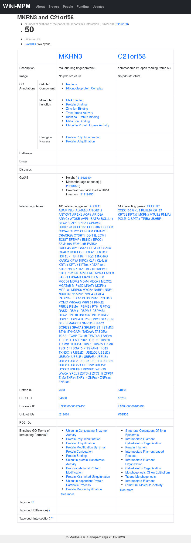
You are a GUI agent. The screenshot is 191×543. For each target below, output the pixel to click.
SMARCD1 (73, 323)
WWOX (63, 373)
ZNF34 (71, 377)
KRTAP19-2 (97, 264)
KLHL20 (146, 210)
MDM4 (84, 281)
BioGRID (30, 44)
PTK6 (106, 306)
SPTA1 (135, 218)
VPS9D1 (89, 369)
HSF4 (75, 256)
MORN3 (100, 285)
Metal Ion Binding (78, 121)
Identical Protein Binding (82, 117)
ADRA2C (81, 210)
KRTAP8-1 (96, 273)
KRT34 (63, 264)
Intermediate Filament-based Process (144, 453)
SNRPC (98, 323)
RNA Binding (74, 100)
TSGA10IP (78, 348)
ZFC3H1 (97, 373)
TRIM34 (75, 344)
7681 (62, 390)
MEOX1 (95, 281)
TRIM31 (64, 344)
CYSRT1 (79, 235)
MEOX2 (106, 281)
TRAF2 (93, 340)
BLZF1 (72, 222)
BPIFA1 (83, 222)
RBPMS (86, 310)
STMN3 (108, 327)
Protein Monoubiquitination (84, 489)
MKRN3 (70, 55)
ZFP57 (108, 373)
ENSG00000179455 (72, 406)
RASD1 (64, 310)
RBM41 (75, 310)
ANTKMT (65, 214)
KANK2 (64, 260)
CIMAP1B (101, 231)
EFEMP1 (75, 239)
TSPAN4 (92, 348)
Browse (53, 6)
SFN (110, 319)
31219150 (86, 194)
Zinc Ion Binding (77, 108)
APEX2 (77, 214)
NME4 (89, 294)
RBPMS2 (98, 310)
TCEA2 (63, 335)
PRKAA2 (75, 302)
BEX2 (63, 222)
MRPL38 (64, 289)
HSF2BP (65, 256)
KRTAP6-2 (66, 273)
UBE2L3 (96, 361)
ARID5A (97, 214)
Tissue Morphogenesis (140, 476)
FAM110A (65, 243)
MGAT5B (65, 285)
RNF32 (95, 315)
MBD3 (100, 277)
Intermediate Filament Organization (140, 461)
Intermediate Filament (140, 480)
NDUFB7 (65, 294)
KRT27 (157, 210)
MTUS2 (155, 214)
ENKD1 (87, 239)
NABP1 (99, 289)
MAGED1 (88, 277)
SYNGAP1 (74, 331)
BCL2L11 (107, 218)
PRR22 (99, 302)
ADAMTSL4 (67, 210)
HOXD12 (101, 252)
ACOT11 (95, 206)
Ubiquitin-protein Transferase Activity (85, 461)
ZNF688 (105, 377)
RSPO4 (75, 319)
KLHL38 (102, 260)
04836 (63, 398)
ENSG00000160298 (131, 406)
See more (67, 494)
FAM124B (79, 243)
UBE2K (84, 361)
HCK (73, 252)
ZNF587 (93, 377)
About (40, 6)
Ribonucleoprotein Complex (84, 88)
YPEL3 (74, 373)
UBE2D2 (91, 352)
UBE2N (107, 361)
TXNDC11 (65, 352)
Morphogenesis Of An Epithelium (147, 472)
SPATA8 (77, 327)
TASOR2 (101, 331)
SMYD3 (87, 323)
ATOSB (75, 218)
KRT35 (122, 214)
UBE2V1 (75, 365)
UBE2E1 (77, 356)
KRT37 (132, 214)
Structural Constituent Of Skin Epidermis (145, 432)
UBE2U (64, 365)
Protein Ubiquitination (80, 141)
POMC (63, 302)
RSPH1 (64, 319)
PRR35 (63, 306)
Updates (98, 6)
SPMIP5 (90, 327)
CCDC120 (65, 227)
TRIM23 (104, 340)
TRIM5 (86, 344)
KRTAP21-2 (100, 269)
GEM (92, 248)
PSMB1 (86, 306)
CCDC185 (79, 227)
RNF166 (84, 315)
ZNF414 (82, 377)
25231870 (72, 186)
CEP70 (74, 231)
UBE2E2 (90, 356)
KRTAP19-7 (83, 269)
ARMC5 (64, 218)
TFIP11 (64, 340)
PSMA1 (74, 306)
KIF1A (74, 260)
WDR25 (101, 369)
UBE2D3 (104, 352)
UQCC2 (64, 369)
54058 (122, 390)
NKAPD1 (78, 294)
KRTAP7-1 (81, 273)
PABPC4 (65, 298)
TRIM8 (108, 344)
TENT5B (94, 335)
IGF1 (83, 256)
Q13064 (64, 414)
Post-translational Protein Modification (83, 470)
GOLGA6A (104, 248)
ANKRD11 (95, 210)
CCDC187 (93, 227)
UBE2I (74, 361)
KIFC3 (83, 260)
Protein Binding (76, 104)
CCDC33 (107, 227)
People (68, 6)
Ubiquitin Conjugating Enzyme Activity (86, 432)
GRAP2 (64, 252)
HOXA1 (90, 252)
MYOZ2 (88, 289)
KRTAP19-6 (67, 269)
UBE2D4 (64, 356)
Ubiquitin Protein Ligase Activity (87, 125)
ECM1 (102, 235)
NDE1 (109, 289)
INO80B (102, 256)
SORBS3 (65, 327)
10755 (122, 398)
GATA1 (83, 248)
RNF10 (73, 315)
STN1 (62, 331)
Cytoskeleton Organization (143, 468)
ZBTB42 (85, 373)
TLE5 (73, 340)
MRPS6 (76, 289)
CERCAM (86, 231)
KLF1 (92, 260)
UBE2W (100, 365)
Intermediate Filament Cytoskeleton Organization (143, 441)
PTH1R (97, 306)
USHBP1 (76, 369)
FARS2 (92, 243)
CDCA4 (64, 231)
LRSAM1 (75, 277)
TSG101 (64, 348)
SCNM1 (94, 319)
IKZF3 (92, 256)
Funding (83, 6)
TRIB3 (145, 218)
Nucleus (71, 84)
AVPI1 (85, 218)
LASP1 (63, 277)
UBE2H (64, 361)
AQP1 (87, 214)
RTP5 (85, 319)
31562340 (84, 177)
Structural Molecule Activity (144, 485)
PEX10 (76, 298)
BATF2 (95, 218)
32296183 (121, 24)
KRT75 (73, 264)
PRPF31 (87, 302)
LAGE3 (109, 273)
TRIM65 (97, 344)
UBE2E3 (102, 356)
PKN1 (95, 298)
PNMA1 (166, 214)
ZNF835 (64, 381)
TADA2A (88, 331)
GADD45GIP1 (68, 248)
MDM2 (74, 281)
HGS (80, 252)
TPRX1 (83, 340)
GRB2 (136, 210)
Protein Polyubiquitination (83, 137)
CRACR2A (66, 235)
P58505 (123, 414)
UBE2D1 (79, 352)
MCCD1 (64, 281)
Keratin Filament (136, 447)
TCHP (73, 335)
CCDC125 (153, 206)
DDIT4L (91, 235)
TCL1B (82, 335)
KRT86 (84, 264)
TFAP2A (106, 335)
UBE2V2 (88, 365)
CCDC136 (124, 210)
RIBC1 (63, 315)
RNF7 (105, 315)
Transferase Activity (79, 112)
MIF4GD (77, 285)
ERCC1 (98, 239)
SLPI (62, 323)
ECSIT (63, 239)
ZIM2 (62, 377)
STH (99, 327)
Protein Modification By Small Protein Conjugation (86, 449)
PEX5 (86, 298)
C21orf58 (132, 55)
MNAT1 (89, 285)
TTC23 (103, 348)
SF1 (103, 319)
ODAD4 (99, 294)
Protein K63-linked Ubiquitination (88, 476)
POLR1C (106, 298)
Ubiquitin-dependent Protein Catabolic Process (84, 482)
